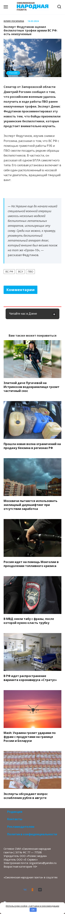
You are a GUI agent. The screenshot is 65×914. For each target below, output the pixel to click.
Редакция (14, 812)
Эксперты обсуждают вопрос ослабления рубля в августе (26, 796)
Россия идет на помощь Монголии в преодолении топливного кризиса (31, 564)
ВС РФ (9, 271)
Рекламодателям (20, 827)
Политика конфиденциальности (32, 834)
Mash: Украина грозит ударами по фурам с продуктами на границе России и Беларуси (30, 737)
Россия (13, 72)
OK (33, 909)
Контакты (14, 819)
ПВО (30, 271)
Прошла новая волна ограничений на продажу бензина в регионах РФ (32, 446)
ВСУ (20, 271)
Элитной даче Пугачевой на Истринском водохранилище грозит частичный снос (31, 387)
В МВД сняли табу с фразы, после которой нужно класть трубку (29, 621)
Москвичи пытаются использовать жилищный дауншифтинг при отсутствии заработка (30, 505)
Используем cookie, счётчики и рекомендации (32, 906)
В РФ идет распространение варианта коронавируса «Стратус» (30, 678)
